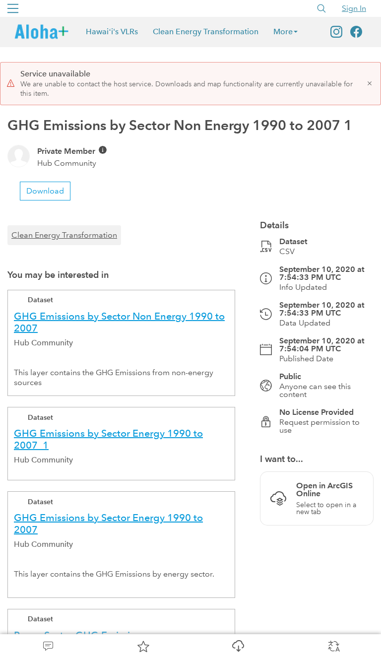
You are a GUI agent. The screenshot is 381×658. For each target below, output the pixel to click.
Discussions (47, 646)
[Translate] (333, 646)
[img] (103, 150)
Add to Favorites (142, 646)
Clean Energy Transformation (205, 31)
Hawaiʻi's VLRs (112, 31)
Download (238, 646)
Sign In (354, 8)
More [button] (283, 31)
